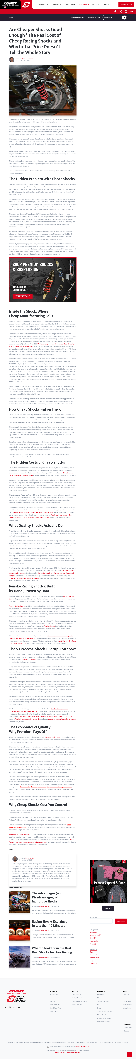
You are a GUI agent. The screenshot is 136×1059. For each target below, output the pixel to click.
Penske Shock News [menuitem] (77, 17)
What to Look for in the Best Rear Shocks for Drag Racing (52, 950)
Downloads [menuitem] (94, 955)
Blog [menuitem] (91, 952)
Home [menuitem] (11, 17)
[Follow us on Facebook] (115, 11)
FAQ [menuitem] (91, 961)
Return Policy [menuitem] (127, 1008)
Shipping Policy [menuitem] (127, 1004)
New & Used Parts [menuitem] (55, 1008)
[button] (129, 1054)
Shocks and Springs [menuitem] (103, 1021)
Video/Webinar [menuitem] (95, 958)
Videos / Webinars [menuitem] (103, 1001)
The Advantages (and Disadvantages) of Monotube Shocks (47, 897)
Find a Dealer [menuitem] (128, 1027)
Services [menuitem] (75, 991)
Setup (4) (93, 944)
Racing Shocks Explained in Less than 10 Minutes (49, 923)
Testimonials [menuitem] (127, 1001)
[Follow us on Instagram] (126, 11)
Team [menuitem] (124, 998)
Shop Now (108, 908)
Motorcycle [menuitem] (53, 998)
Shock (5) (93, 938)
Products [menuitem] (53, 991)
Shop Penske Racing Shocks (19, 834)
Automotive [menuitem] (53, 994)
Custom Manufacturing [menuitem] (79, 1001)
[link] (16, 4)
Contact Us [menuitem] (94, 963)
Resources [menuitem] (101, 991)
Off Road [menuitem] (52, 1001)
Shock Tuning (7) (95, 935)
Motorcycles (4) (95, 941)
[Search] (124, 18)
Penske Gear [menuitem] (54, 1011)
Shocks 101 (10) (95, 932)
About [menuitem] (125, 991)
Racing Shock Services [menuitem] (79, 998)
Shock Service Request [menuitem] (104, 1011)
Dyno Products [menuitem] (55, 1004)
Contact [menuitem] (127, 1025)
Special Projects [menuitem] (77, 1004)
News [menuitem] (99, 1008)
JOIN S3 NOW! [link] (126, 5)
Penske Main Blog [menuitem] (94, 17)
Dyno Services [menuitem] (76, 994)
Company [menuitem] (126, 994)
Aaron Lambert (27, 59)
